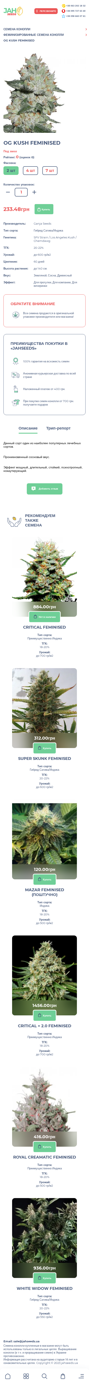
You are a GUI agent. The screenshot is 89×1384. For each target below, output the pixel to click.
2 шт (11, 170)
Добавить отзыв (48, 488)
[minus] (8, 192)
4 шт (30, 170)
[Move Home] (7, 1377)
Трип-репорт (58, 428)
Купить (46, 209)
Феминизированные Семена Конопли (33, 34)
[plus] (34, 192)
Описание (28, 428)
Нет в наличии (47, 616)
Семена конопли (16, 29)
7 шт (50, 170)
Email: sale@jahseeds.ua (21, 1341)
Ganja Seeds (42, 223)
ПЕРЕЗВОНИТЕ (47, 11)
